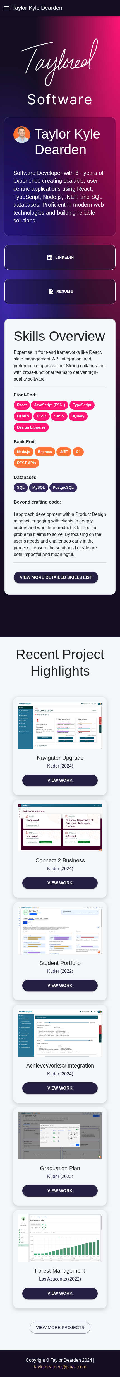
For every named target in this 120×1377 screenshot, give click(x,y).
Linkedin (64, 257)
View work (60, 780)
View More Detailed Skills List (56, 577)
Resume (64, 291)
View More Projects (60, 1327)
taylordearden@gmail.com (60, 1366)
